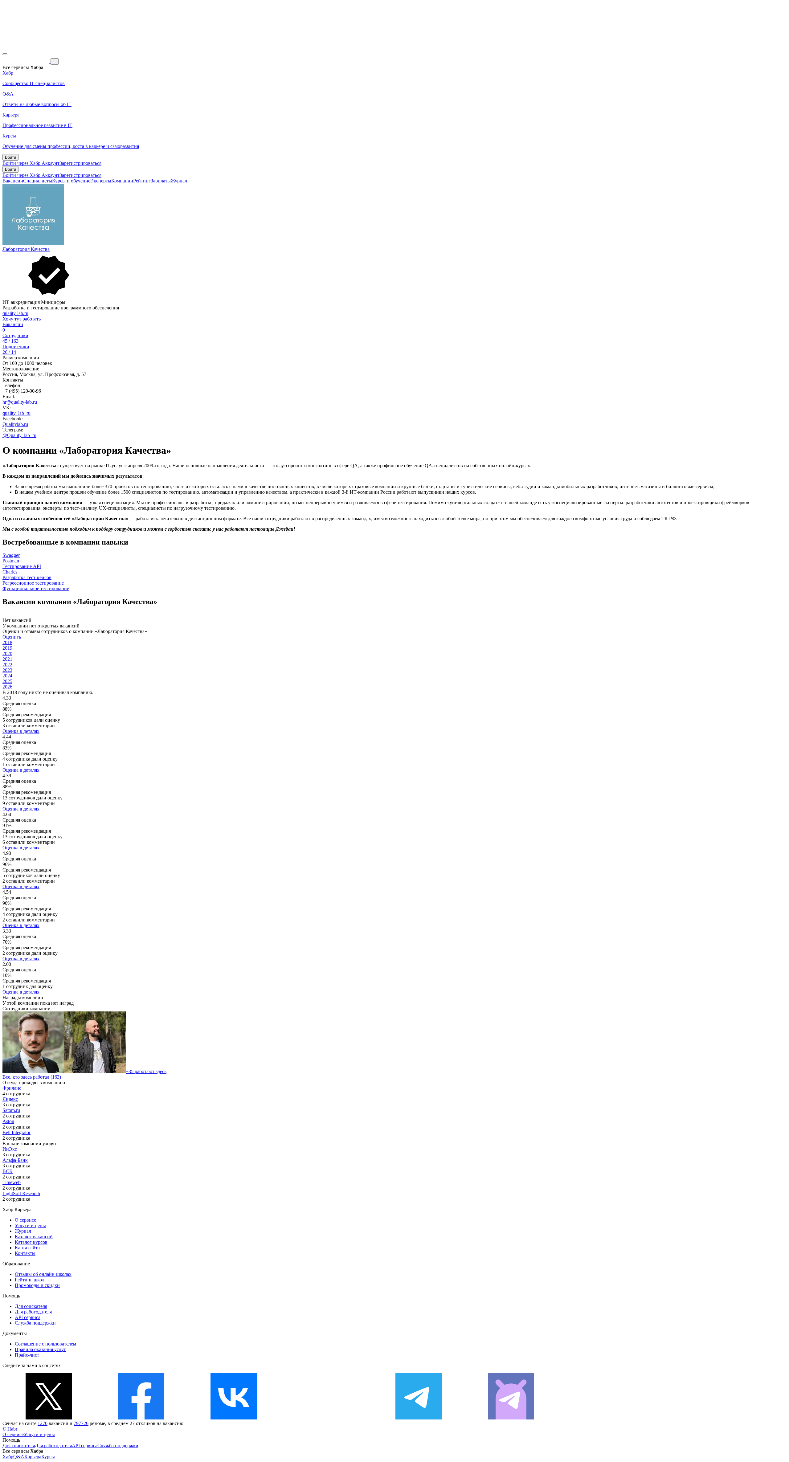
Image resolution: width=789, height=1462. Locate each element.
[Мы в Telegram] (418, 1417)
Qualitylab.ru (15, 424)
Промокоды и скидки (37, 1285)
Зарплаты (161, 180)
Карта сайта (27, 1247)
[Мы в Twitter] (48, 1417)
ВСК (7, 1171)
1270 (42, 1423)
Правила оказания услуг (40, 1349)
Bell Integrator (16, 1132)
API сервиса (27, 1317)
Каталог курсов (31, 1242)
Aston (8, 1121)
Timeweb (11, 1182)
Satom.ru (11, 1110)
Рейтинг (142, 180)
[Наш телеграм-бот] (511, 1417)
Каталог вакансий (34, 1236)
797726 (81, 1423)
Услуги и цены (30, 1225)
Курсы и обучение (71, 180)
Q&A (18, 1456)
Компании (122, 180)
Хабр (7, 1456)
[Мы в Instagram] (326, 1417)
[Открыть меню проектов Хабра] (4, 54)
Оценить (11, 636)
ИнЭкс (9, 1149)
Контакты (25, 1253)
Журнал (179, 180)
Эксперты (100, 180)
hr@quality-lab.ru (19, 402)
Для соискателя (31, 1306)
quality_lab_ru (16, 413)
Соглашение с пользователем (45, 1343)
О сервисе (25, 1220)
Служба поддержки (35, 1322)
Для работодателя (33, 1311)
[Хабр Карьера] (26, 61)
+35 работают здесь (146, 1071)
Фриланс (11, 1088)
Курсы (48, 1456)
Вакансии (12, 180)
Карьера (32, 1456)
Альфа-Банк (15, 1160)
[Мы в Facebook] (141, 1417)
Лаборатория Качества (26, 249)
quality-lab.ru (15, 313)
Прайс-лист (27, 1355)
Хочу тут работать (21, 318)
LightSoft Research (21, 1193)
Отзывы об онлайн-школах (43, 1274)
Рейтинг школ (29, 1279)
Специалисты (37, 180)
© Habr (9, 1428)
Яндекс (10, 1099)
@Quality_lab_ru (19, 435)
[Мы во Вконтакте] (233, 1417)
